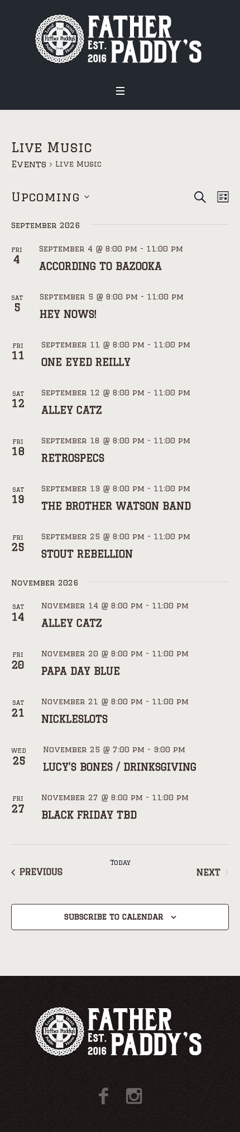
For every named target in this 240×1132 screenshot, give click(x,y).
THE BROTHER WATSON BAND (116, 505)
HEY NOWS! (68, 314)
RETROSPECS (72, 457)
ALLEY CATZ (71, 409)
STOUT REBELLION (87, 553)
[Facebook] (103, 1096)
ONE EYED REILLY (86, 361)
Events (28, 164)
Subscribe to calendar (114, 916)
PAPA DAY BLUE (80, 670)
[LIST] (221, 197)
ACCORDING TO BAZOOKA (100, 266)
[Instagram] (133, 1096)
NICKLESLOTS (74, 718)
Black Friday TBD (89, 814)
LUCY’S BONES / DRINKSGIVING (119, 766)
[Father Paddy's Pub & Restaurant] (120, 38)
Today (120, 862)
